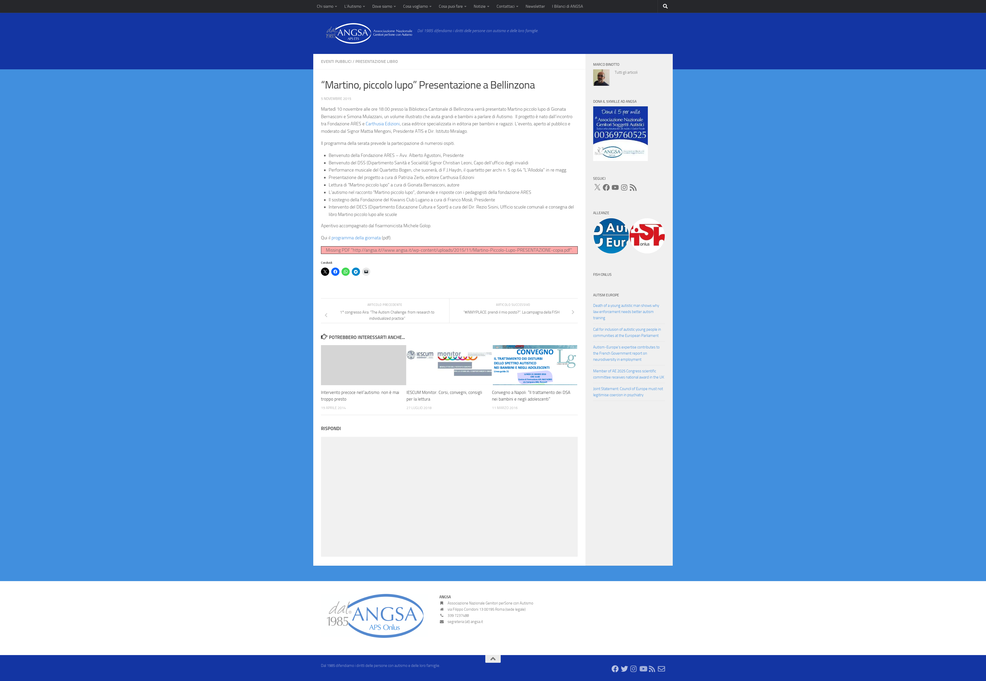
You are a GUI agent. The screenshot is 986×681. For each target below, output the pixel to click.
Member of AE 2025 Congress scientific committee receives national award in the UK (628, 374)
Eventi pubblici (336, 61)
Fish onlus (602, 274)
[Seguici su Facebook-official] (615, 669)
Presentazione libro (376, 61)
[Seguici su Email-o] (661, 669)
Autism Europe (606, 295)
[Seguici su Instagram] (633, 669)
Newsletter (535, 6)
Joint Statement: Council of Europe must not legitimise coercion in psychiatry (628, 391)
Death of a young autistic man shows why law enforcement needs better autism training (626, 311)
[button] (611, 236)
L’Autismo (352, 6)
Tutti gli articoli (626, 72)
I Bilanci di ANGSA (567, 6)
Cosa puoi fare (451, 6)
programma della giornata (356, 238)
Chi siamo (325, 6)
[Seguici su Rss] (652, 669)
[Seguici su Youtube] (643, 669)
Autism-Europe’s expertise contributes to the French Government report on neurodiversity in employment (626, 353)
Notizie (480, 6)
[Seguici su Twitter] (624, 669)
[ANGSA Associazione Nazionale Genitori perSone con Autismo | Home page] (366, 33)
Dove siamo (382, 6)
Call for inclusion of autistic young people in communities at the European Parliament (627, 332)
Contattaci (506, 6)
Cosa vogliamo (415, 6)
